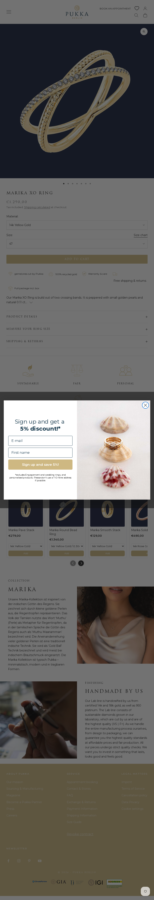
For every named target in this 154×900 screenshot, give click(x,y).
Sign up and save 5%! (40, 465)
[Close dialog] (145, 405)
